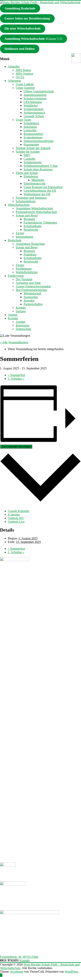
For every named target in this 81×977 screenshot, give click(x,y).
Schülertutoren (33, 162)
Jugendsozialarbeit (35, 95)
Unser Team (23, 119)
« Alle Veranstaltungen (14, 342)
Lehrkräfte (30, 130)
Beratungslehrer (33, 134)
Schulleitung (31, 123)
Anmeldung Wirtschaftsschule (34, 208)
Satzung (21, 311)
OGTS (20, 77)
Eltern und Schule (27, 173)
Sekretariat (30, 126)
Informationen (24, 236)
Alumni (12, 314)
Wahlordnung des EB (37, 194)
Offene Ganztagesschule (39, 91)
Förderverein (16, 275)
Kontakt (21, 307)
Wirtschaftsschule (18, 204)
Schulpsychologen (35, 98)
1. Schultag (16, 378)
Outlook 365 (16, 518)
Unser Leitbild (25, 84)
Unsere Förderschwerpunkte (33, 286)
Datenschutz (23, 329)
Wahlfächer (31, 105)
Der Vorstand (24, 279)
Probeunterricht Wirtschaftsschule (36, 212)
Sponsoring (31, 297)
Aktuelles (14, 66)
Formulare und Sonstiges (31, 197)
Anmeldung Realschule (30, 243)
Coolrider (29, 158)
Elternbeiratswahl (34, 183)
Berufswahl (31, 229)
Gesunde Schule (34, 116)
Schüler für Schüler (28, 151)
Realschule (14, 240)
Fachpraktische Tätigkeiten (40, 222)
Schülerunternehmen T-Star (41, 165)
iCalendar (14, 514)
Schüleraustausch (34, 112)
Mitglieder (37, 180)
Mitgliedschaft (32, 293)
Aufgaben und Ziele (28, 282)
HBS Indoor (23, 70)
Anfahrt (20, 321)
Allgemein (14, 80)
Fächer (20, 233)
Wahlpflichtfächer (27, 272)
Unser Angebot (25, 87)
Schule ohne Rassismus (38, 169)
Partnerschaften (33, 304)
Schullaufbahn (32, 226)
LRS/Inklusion (33, 102)
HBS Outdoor (24, 73)
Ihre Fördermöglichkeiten (31, 290)
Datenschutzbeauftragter (39, 141)
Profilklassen (24, 268)
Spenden (29, 300)
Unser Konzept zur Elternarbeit (43, 187)
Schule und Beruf (27, 215)
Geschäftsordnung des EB (40, 190)
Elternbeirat (31, 176)
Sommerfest (16, 375)
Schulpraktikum (25, 201)
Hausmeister (31, 144)
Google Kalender (18, 511)
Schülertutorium (33, 109)
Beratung (29, 219)
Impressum (22, 325)
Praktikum (30, 254)
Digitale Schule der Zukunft (33, 148)
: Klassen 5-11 (33, 38)
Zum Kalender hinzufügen (16, 446)
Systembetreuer (33, 137)
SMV (27, 155)
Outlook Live (16, 521)
